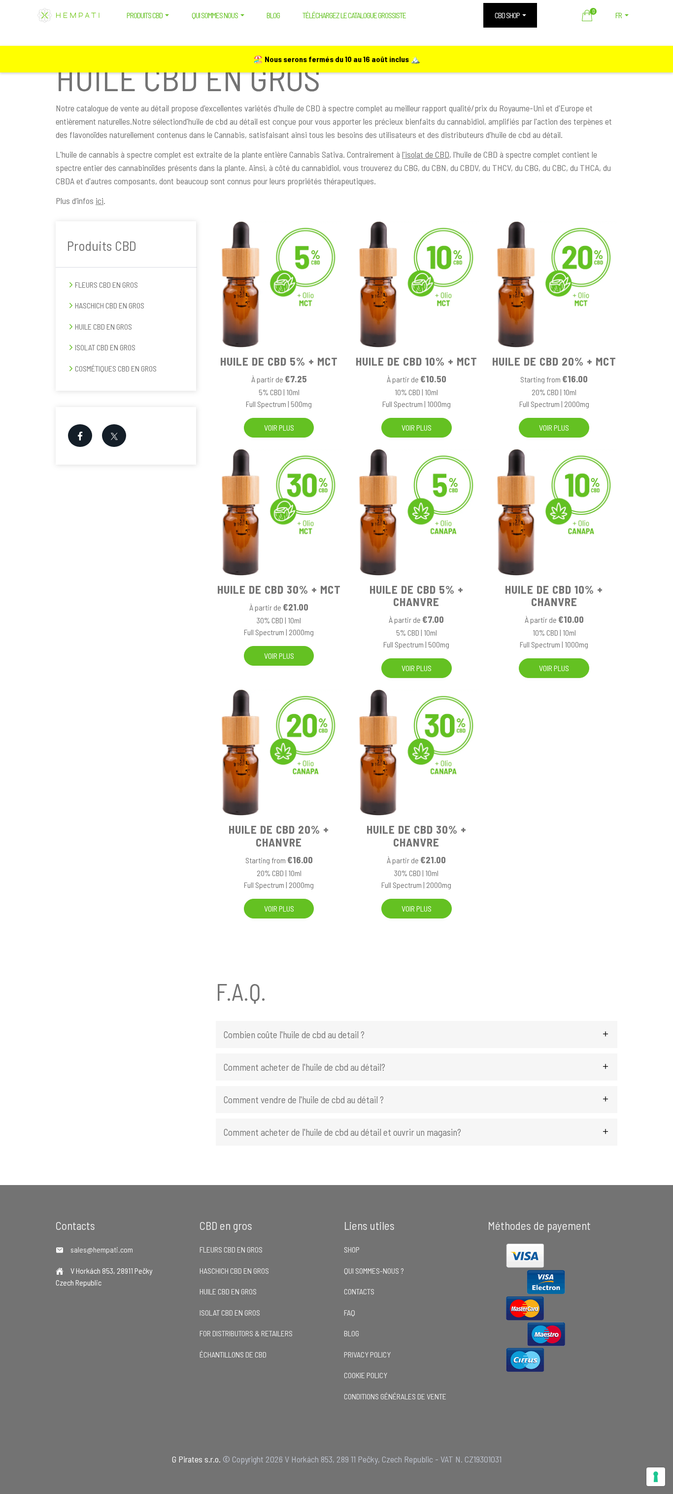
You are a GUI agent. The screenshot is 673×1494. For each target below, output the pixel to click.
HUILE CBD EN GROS (103, 326)
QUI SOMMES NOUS (215, 15)
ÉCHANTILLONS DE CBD (233, 1354)
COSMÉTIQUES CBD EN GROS (116, 368)
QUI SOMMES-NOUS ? (374, 1270)
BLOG (273, 15)
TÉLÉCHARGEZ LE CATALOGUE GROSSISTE (354, 15)
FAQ (349, 1312)
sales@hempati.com (101, 1249)
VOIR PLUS (279, 427)
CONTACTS (359, 1291)
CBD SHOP (507, 15)
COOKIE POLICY (365, 1375)
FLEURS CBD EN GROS (106, 284)
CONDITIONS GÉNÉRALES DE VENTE (395, 1396)
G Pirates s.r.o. (196, 1459)
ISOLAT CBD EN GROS (105, 347)
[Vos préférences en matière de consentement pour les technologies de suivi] (655, 1476)
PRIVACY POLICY (367, 1354)
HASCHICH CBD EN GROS (109, 305)
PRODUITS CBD (145, 15)
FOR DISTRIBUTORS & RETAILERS (246, 1333)
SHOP (352, 1249)
